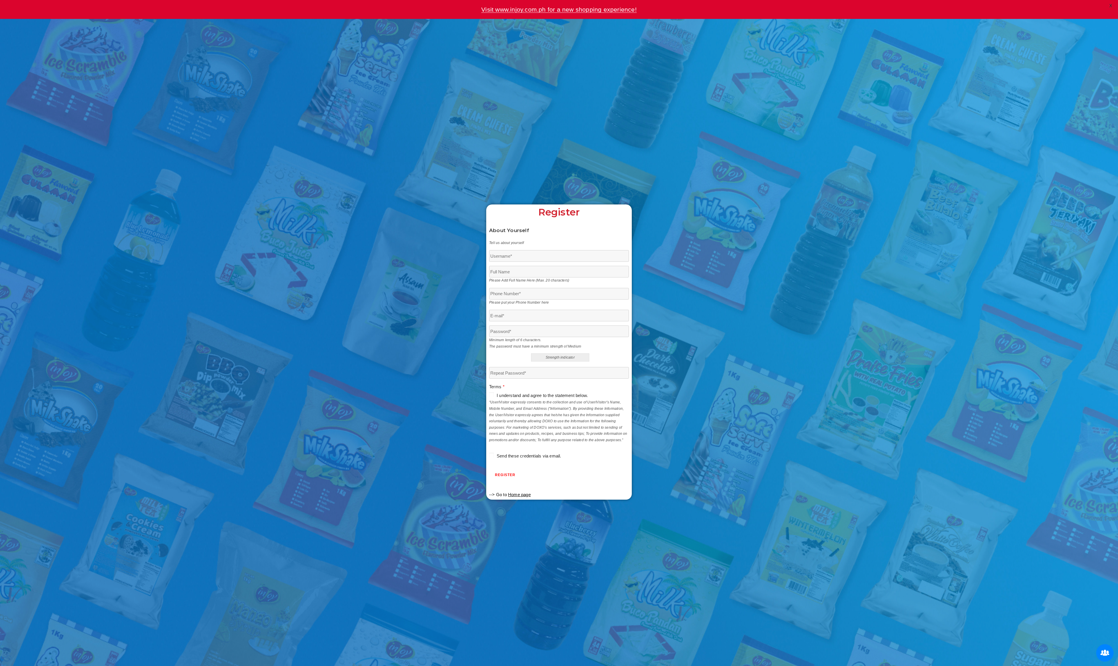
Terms (497, 386)
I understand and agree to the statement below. (542, 395)
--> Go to (510, 494)
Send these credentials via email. (529, 455)
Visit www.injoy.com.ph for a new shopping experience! (559, 9)
